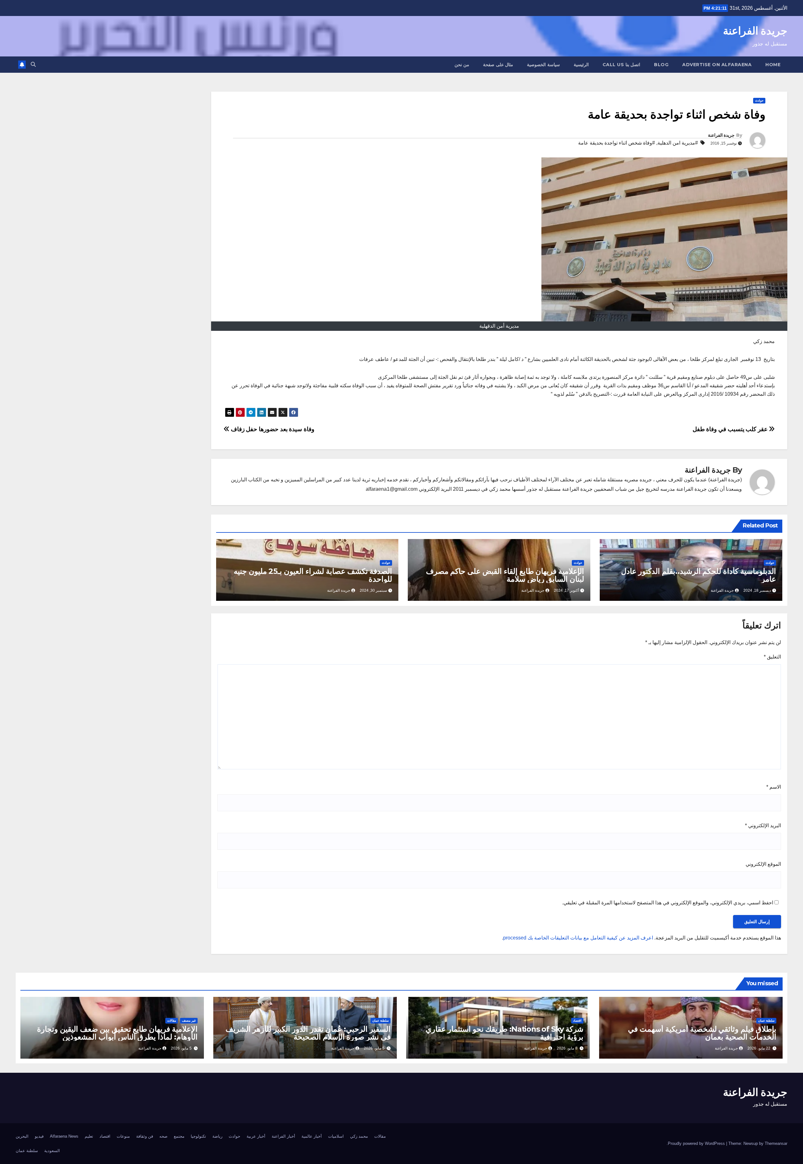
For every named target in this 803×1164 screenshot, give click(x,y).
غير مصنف (189, 1020)
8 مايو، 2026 (567, 1048)
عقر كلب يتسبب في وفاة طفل (731, 429)
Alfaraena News (64, 1136)
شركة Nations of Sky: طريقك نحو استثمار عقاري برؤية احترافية (504, 1032)
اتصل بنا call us (622, 64)
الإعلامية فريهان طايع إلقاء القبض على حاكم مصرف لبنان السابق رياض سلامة (505, 575)
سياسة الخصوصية (543, 64)
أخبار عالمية (311, 1136)
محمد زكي (359, 1136)
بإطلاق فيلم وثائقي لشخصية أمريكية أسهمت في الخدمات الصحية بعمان (702, 1032)
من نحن (462, 64)
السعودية (52, 1150)
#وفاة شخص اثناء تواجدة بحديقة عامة (616, 143)
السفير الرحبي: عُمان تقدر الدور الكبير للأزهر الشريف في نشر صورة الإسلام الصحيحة (308, 1032)
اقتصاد (577, 1020)
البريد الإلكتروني (763, 825)
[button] (33, 64)
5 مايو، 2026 (374, 1048)
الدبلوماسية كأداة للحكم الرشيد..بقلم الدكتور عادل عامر (698, 575)
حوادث (759, 100)
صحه (163, 1136)
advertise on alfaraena (717, 64)
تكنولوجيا (198, 1136)
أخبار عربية (256, 1136)
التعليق (772, 656)
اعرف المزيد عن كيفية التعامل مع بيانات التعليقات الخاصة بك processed (578, 937)
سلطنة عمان (766, 1020)
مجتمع (179, 1136)
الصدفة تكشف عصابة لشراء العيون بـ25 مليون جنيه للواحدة (313, 575)
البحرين (22, 1136)
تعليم (89, 1136)
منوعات (123, 1136)
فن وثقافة (144, 1136)
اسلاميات (336, 1136)
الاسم (773, 787)
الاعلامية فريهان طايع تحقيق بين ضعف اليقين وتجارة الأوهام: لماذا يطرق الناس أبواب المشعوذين (117, 1032)
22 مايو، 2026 (758, 1048)
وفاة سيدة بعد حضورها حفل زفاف (271, 429)
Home (772, 64)
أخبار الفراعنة (283, 1136)
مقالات (171, 1020)
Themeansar (776, 1143)
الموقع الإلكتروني (763, 864)
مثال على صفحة (498, 64)
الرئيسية (581, 64)
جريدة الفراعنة (755, 30)
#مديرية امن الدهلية (677, 143)
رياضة (217, 1136)
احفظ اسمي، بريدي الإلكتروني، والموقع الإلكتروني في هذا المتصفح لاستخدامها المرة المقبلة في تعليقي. (667, 902)
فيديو (39, 1136)
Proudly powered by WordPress (697, 1143)
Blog (661, 64)
